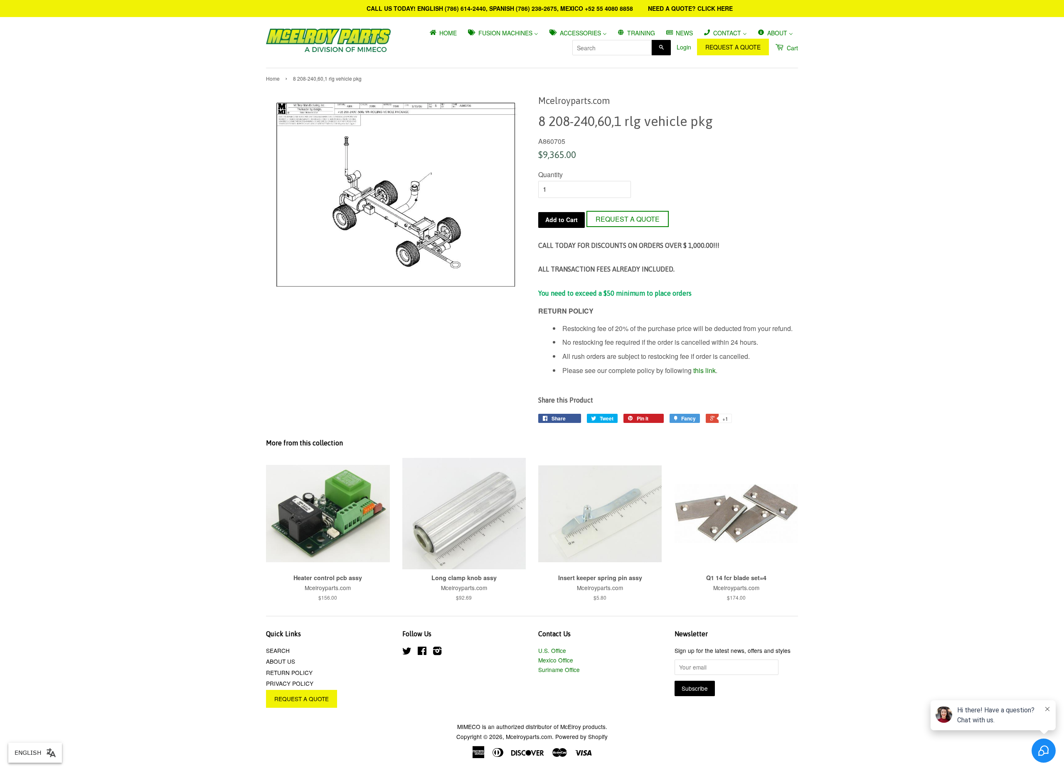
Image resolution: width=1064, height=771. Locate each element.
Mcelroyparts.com (529, 736)
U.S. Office (552, 650)
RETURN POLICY (289, 672)
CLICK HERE (715, 8)
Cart (791, 48)
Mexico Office (555, 660)
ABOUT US (280, 661)
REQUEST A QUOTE (733, 47)
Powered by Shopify (581, 736)
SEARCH (278, 650)
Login (684, 47)
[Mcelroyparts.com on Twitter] (406, 652)
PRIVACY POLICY (289, 683)
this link (704, 370)
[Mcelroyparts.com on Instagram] (437, 652)
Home (273, 78)
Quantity (550, 174)
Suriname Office (559, 669)
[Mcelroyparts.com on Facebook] (422, 652)
